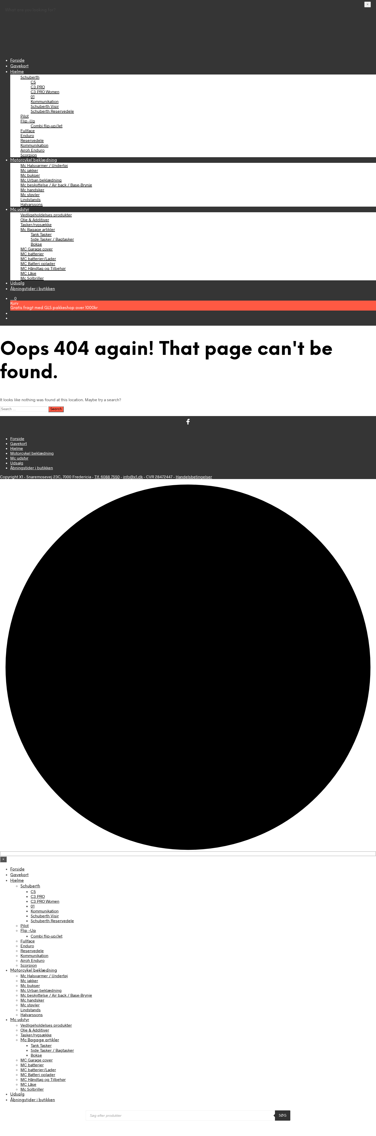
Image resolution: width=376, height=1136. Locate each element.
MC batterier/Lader (38, 258)
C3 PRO (38, 86)
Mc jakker (29, 170)
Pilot (24, 115)
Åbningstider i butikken (32, 289)
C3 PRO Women (45, 91)
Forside (17, 60)
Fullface (27, 130)
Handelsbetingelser (194, 476)
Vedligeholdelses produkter (46, 214)
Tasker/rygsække (36, 224)
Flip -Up (27, 120)
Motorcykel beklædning (33, 160)
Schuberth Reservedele (52, 111)
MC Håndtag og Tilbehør (43, 268)
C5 (33, 81)
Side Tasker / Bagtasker (52, 239)
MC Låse (28, 273)
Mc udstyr (19, 209)
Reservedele (32, 140)
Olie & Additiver (34, 219)
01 (33, 96)
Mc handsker (32, 189)
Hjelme (17, 72)
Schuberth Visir (45, 106)
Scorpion (28, 154)
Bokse (36, 243)
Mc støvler (30, 194)
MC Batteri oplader (37, 263)
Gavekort (19, 66)
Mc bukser (30, 175)
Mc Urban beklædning (41, 179)
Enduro (27, 135)
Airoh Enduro (32, 149)
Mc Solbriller (32, 277)
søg (282, 1115)
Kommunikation (45, 101)
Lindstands (30, 199)
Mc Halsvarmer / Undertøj (44, 165)
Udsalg (17, 283)
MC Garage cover (36, 248)
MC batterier (32, 253)
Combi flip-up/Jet (46, 125)
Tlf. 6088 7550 (107, 476)
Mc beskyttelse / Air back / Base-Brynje (56, 184)
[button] (13, 298)
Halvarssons (31, 204)
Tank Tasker (41, 234)
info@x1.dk (133, 476)
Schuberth (29, 77)
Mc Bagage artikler (37, 229)
